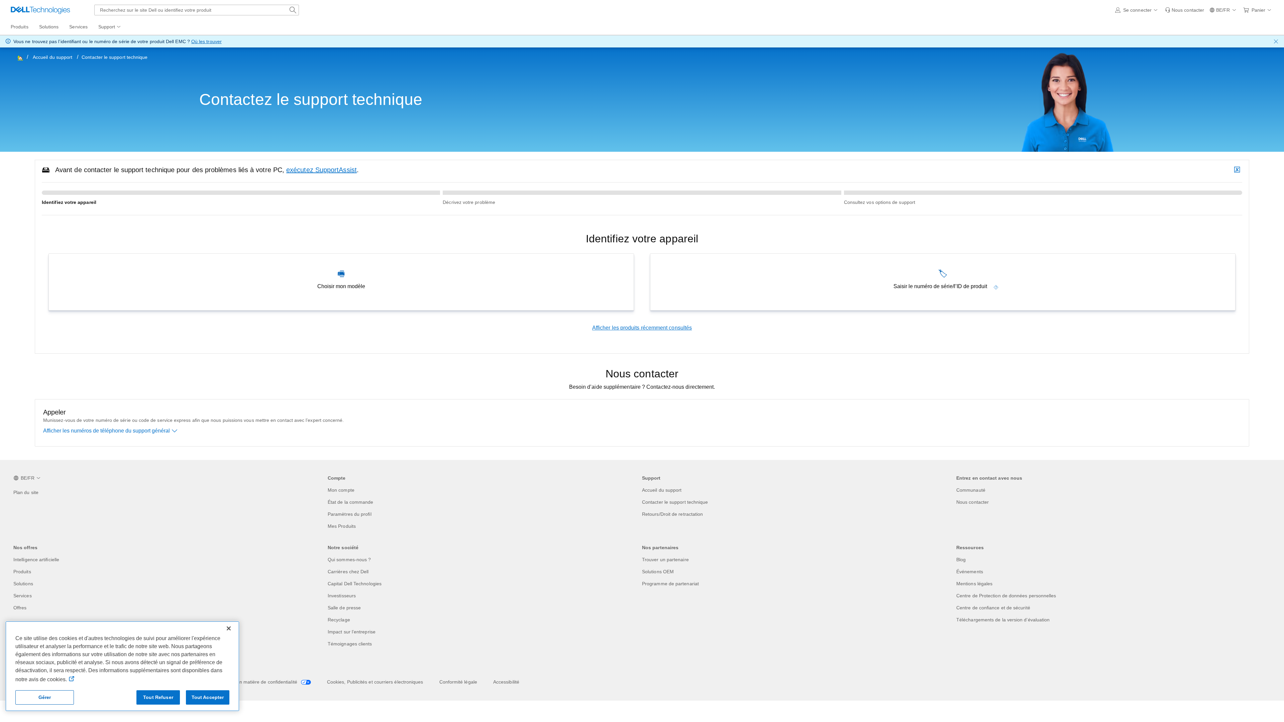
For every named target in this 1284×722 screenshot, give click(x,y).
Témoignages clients (350, 643)
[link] (1184, 10)
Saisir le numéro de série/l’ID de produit (940, 286)
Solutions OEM (658, 571)
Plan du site (25, 492)
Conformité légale (458, 682)
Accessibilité (506, 682)
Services (22, 595)
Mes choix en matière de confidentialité (256, 682)
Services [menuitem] (78, 26)
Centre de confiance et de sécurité (993, 607)
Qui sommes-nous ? (349, 559)
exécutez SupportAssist (321, 169)
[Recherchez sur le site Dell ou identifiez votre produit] (293, 10)
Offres (19, 607)
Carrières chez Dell (348, 571)
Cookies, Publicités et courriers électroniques (375, 682)
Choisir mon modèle (341, 286)
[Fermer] (228, 628)
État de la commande (350, 502)
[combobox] (196, 10)
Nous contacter (972, 502)
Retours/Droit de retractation (672, 514)
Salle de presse (344, 607)
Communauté (970, 490)
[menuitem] (110, 27)
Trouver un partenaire (665, 559)
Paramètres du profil (349, 514)
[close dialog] (1276, 41)
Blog (961, 559)
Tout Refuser (158, 697)
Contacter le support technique (675, 502)
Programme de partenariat (670, 583)
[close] (1238, 169)
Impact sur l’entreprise (352, 631)
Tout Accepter (208, 697)
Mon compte (341, 490)
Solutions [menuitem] (49, 26)
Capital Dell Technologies (355, 583)
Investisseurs (342, 595)
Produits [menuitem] (19, 26)
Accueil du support (52, 57)
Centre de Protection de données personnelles (1006, 595)
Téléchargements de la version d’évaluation (1003, 619)
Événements (969, 571)
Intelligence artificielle (36, 559)
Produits (22, 571)
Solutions (23, 583)
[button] (1137, 10)
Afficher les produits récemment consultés (642, 328)
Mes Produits (342, 526)
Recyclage (339, 619)
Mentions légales (974, 583)
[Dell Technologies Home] (40, 10)
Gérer (44, 697)
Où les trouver (206, 41)
